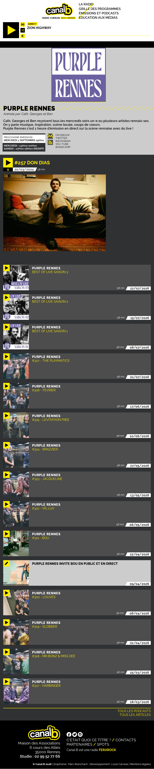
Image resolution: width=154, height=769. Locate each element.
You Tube (62, 144)
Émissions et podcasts (99, 13)
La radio (86, 4)
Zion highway (39, 28)
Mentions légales (140, 764)
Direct (32, 24)
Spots (103, 744)
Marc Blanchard (77, 764)
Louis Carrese (119, 764)
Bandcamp (63, 147)
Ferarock (107, 750)
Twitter (61, 138)
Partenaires (79, 744)
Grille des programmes (100, 9)
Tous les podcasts (134, 711)
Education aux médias (98, 18)
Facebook (63, 135)
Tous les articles (135, 715)
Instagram (63, 141)
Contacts (126, 740)
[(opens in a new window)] (69, 735)
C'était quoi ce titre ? (89, 740)
